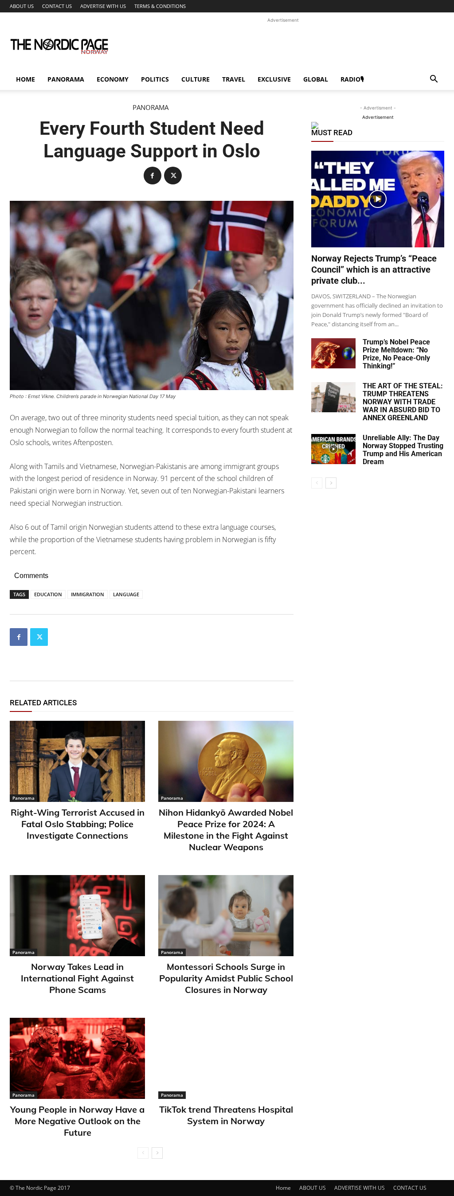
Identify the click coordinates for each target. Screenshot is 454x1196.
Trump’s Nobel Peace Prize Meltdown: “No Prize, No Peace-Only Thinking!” (396, 354)
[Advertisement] (283, 44)
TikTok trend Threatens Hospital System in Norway (226, 1115)
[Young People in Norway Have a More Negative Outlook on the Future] (77, 1058)
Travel (233, 79)
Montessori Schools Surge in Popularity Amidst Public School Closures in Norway (226, 978)
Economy (113, 79)
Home (25, 79)
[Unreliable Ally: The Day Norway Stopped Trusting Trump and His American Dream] (333, 449)
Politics (155, 79)
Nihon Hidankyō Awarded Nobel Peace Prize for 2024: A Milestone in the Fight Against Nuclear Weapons (226, 829)
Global (315, 79)
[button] (433, 80)
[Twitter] (173, 175)
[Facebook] (152, 175)
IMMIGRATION (87, 594)
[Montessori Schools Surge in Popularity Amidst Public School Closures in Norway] (226, 915)
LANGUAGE (126, 594)
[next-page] (157, 1153)
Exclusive (274, 79)
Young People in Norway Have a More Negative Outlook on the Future (77, 1121)
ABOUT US (22, 6)
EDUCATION (48, 594)
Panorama (65, 79)
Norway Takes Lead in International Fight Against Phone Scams (77, 978)
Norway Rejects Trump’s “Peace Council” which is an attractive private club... (374, 269)
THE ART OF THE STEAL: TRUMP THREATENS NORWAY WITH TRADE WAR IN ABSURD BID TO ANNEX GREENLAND (403, 402)
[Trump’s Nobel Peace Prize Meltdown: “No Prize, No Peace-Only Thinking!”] (333, 353)
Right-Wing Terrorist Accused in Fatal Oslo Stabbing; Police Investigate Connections (78, 824)
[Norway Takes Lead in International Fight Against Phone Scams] (77, 915)
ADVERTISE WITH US (103, 6)
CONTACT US (57, 6)
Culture (195, 79)
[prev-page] (143, 1153)
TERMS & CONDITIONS (160, 6)
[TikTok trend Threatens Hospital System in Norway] (226, 1058)
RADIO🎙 (352, 79)
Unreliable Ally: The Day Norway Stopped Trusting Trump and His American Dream (403, 450)
